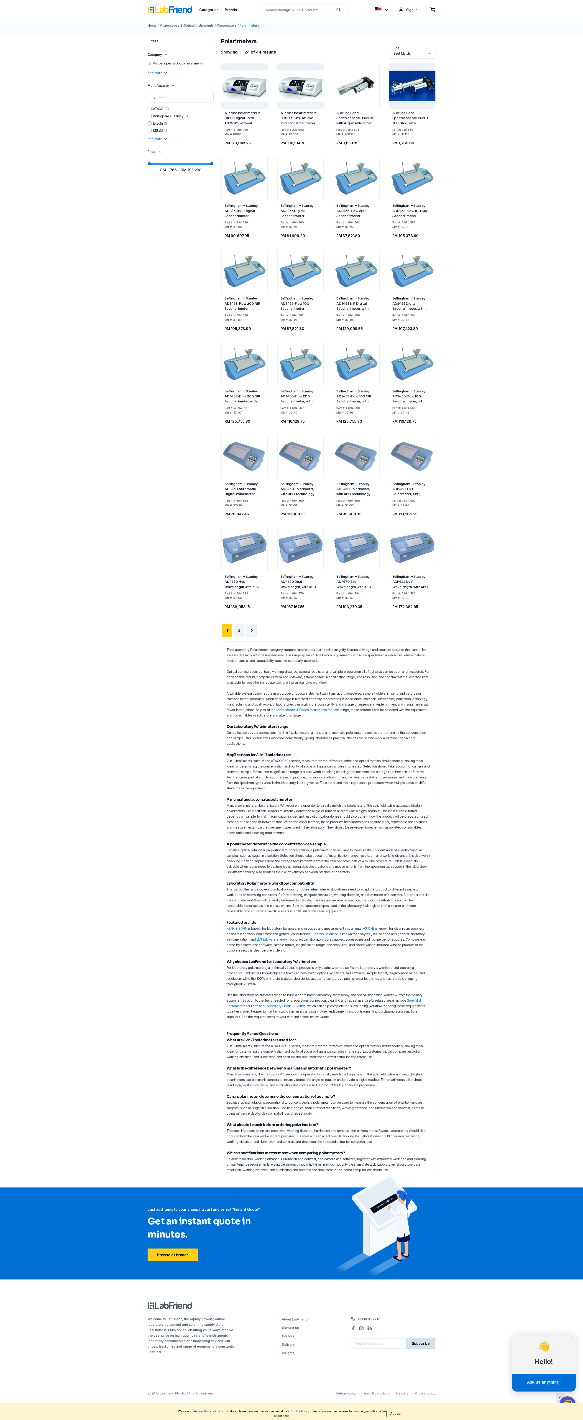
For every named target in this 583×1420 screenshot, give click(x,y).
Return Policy (346, 1393)
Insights (288, 1353)
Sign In (411, 10)
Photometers (227, 25)
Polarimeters (249, 25)
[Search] (338, 10)
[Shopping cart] (432, 10)
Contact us (290, 1328)
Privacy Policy (214, 1411)
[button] (339, 10)
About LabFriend (294, 1319)
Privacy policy (425, 1393)
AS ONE (368, 928)
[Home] (173, 9)
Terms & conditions (376, 1393)
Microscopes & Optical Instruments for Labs (308, 710)
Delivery (288, 1344)
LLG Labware (266, 939)
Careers (288, 1336)
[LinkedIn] (369, 1328)
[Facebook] (353, 1328)
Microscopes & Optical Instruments (186, 25)
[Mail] (361, 1328)
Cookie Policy (300, 1411)
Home (152, 25)
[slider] (149, 163)
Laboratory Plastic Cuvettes (286, 1006)
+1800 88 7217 (368, 1319)
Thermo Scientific (325, 934)
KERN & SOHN (237, 928)
